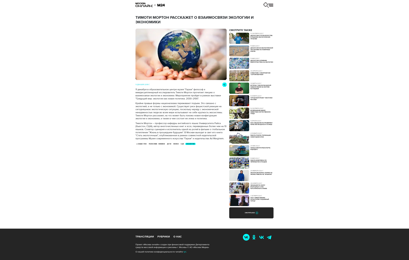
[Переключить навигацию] (268, 5)
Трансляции (144, 236)
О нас (177, 236)
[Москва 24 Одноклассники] (254, 237)
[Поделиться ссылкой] (224, 85)
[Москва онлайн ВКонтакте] (247, 237)
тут (184, 252)
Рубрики (163, 236)
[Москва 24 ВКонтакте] (262, 237)
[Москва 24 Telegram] (270, 237)
